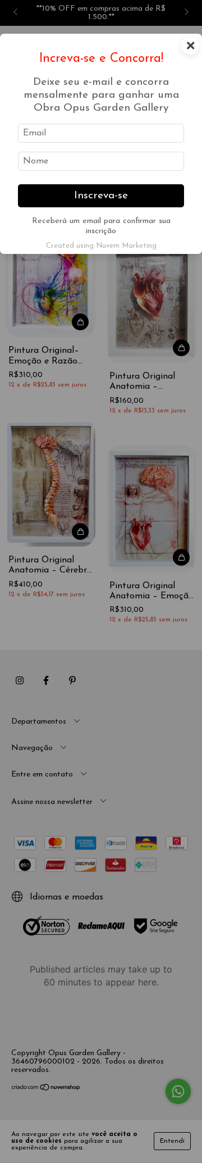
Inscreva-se (101, 195)
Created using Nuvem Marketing (101, 245)
